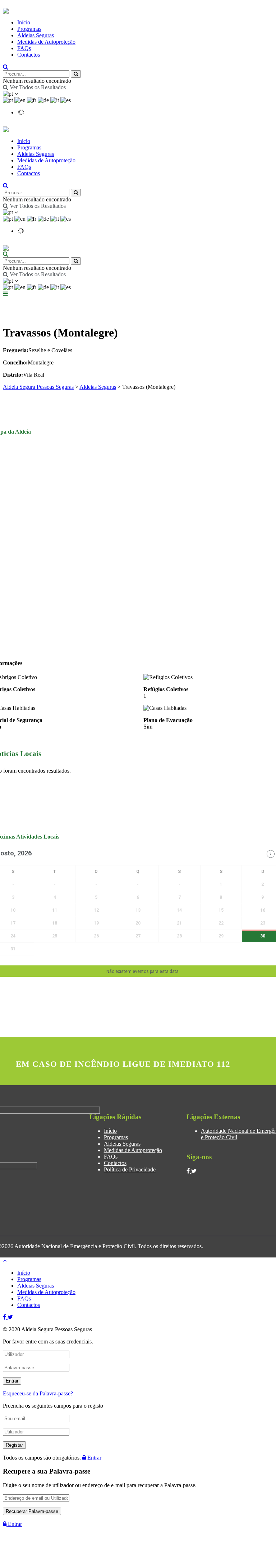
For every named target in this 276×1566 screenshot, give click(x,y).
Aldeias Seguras (35, 35)
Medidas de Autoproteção (46, 42)
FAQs (24, 48)
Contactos (28, 55)
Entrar (93, 1458)
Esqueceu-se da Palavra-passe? (38, 1393)
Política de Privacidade (130, 1169)
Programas (29, 29)
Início (23, 22)
